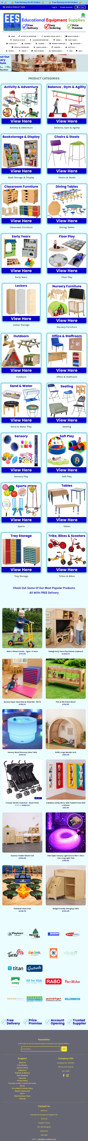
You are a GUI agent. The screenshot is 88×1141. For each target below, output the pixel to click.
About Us (22, 1065)
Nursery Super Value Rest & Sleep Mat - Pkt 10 (22, 702)
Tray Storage (21, 576)
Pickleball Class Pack (22, 909)
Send (64, 1051)
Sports (21, 526)
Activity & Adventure (21, 127)
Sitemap (22, 1101)
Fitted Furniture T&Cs (22, 1098)
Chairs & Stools (67, 177)
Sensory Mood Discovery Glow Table (22, 752)
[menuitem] (11, 36)
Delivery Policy (22, 1070)
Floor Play (67, 277)
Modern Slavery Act (22, 1093)
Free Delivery (22, 1067)
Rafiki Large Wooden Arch (65, 752)
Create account (66, 7)
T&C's (22, 1096)
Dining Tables (66, 227)
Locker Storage (21, 325)
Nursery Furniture (67, 327)
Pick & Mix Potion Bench (66, 702)
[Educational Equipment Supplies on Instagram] (67, 1078)
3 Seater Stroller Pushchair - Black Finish (22, 803)
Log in (54, 7)
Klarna (22, 1088)
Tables (66, 526)
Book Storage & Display (21, 177)
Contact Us (22, 1072)
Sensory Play (21, 476)
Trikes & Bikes (67, 576)
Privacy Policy (22, 1083)
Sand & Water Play (21, 426)
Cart (81, 7)
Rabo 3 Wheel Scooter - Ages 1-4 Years (22, 651)
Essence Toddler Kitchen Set (22, 856)
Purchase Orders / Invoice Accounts (22, 1085)
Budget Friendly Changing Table (66, 909)
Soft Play (67, 476)
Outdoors (21, 377)
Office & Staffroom (67, 377)
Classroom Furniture (21, 227)
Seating (67, 426)
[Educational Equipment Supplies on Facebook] (64, 1078)
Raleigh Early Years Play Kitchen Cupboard (66, 651)
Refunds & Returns (22, 1075)
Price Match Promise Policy (22, 1090)
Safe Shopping (22, 1078)
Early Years (21, 277)
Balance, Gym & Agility (67, 127)
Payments (22, 1080)
